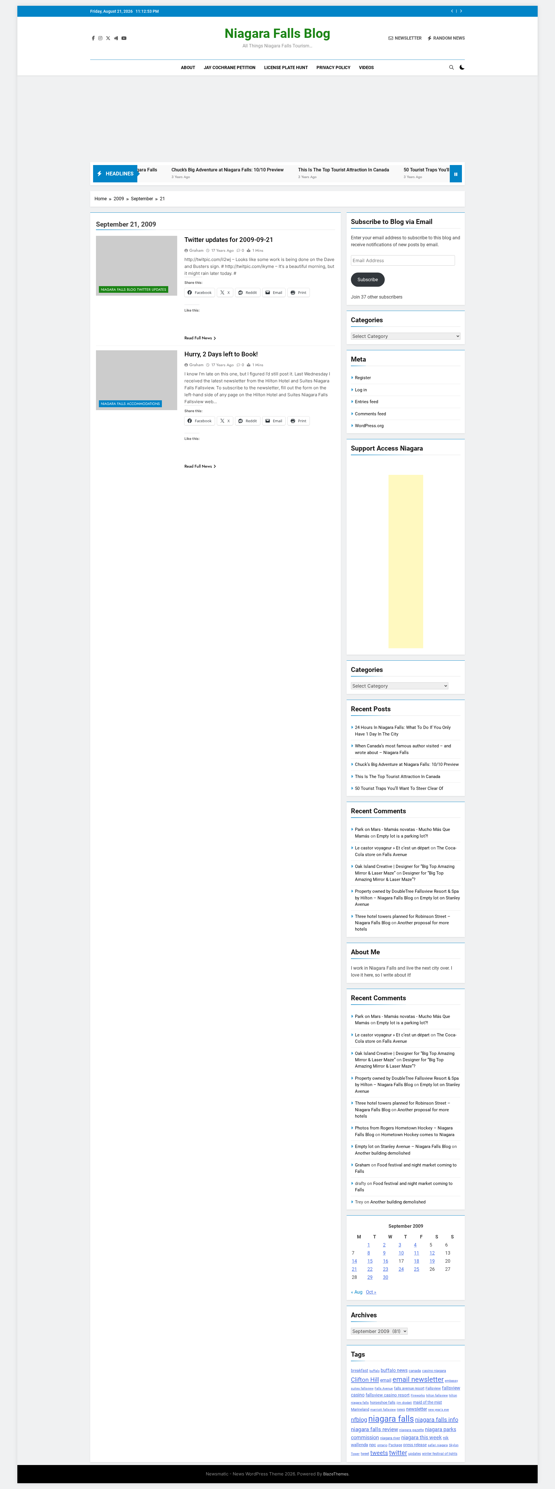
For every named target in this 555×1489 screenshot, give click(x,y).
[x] (108, 38)
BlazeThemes (335, 1473)
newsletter (416, 1409)
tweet (365, 1454)
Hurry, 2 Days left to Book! (221, 354)
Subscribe (368, 279)
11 (416, 1253)
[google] (116, 38)
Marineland (360, 1409)
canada (415, 1370)
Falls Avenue (384, 1388)
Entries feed (366, 401)
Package (395, 1445)
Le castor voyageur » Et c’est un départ (392, 848)
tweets (379, 1452)
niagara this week (421, 1437)
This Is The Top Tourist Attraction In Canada (394, 11)
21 (354, 1269)
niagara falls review (374, 1429)
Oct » (371, 1292)
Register (363, 377)
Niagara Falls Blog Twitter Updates (133, 289)
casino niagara (434, 1370)
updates (414, 1454)
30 (385, 1277)
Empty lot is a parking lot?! (402, 836)
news (401, 1409)
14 (354, 1261)
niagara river (390, 1438)
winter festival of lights (439, 1454)
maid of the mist (427, 1402)
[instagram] (100, 38)
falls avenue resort (409, 1388)
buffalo (374, 1371)
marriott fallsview (383, 1409)
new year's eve (438, 1410)
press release (415, 1444)
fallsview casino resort (388, 1395)
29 (370, 1277)
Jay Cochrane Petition (230, 67)
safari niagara (438, 1445)
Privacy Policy (333, 67)
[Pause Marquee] (456, 173)
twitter (398, 1452)
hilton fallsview (437, 1395)
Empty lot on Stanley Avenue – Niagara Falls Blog (403, 1146)
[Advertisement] (277, 118)
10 (401, 1253)
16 (385, 1261)
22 (370, 1269)
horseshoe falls (382, 1402)
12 (432, 1253)
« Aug (356, 1292)
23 (385, 1269)
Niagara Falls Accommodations (130, 403)
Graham (196, 250)
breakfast (359, 1370)
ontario (382, 1445)
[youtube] (124, 38)
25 (416, 1269)
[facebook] (93, 38)
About (188, 67)
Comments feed (370, 413)
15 (370, 1261)
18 (416, 1261)
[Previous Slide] (452, 11)
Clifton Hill (365, 1379)
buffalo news (394, 1370)
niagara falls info (436, 1419)
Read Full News (198, 338)
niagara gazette (411, 1430)
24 (401, 1269)
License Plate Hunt (286, 67)
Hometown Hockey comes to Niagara (417, 1134)
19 (432, 1261)
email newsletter (418, 1379)
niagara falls (391, 1419)
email (385, 1380)
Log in (361, 389)
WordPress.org (369, 425)
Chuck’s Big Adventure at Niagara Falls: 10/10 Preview (179, 170)
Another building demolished (382, 1153)
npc (372, 1444)
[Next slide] (461, 11)
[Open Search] (451, 67)
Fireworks (418, 1395)
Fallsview (433, 1388)
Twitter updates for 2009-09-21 (228, 239)
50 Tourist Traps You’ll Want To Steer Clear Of (402, 170)
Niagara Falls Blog (277, 33)
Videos (366, 67)
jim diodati (404, 1403)
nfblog (359, 1419)
